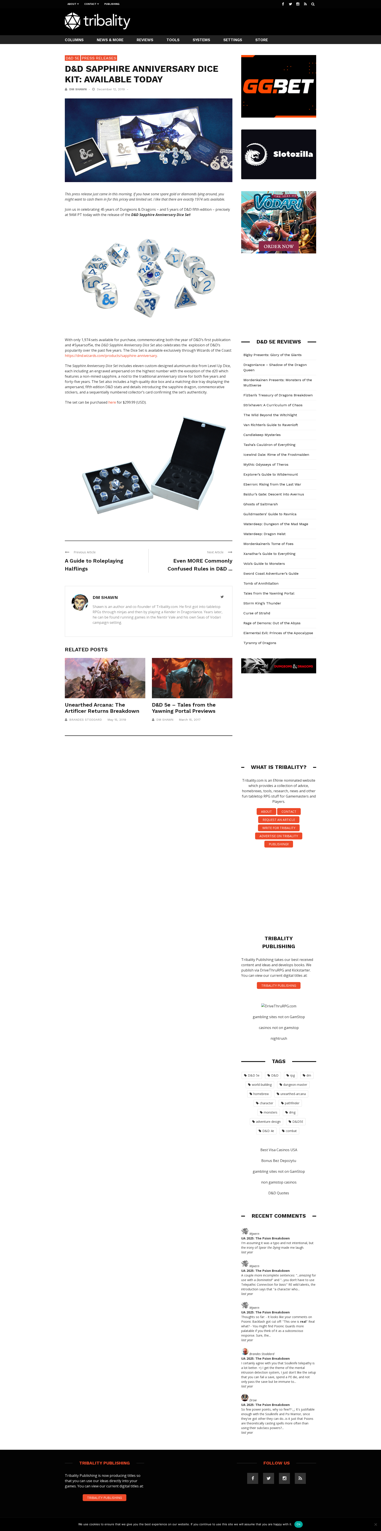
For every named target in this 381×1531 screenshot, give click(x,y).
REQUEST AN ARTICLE (279, 820)
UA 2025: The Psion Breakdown (265, 1238)
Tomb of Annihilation (260, 583)
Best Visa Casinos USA (278, 1149)
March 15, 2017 (190, 719)
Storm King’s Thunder (262, 603)
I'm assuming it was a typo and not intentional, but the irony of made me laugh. (277, 1245)
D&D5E (297, 1121)
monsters (270, 1112)
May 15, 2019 (116, 719)
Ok (299, 1524)
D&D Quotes (278, 1193)
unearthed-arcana (293, 1094)
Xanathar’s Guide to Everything (269, 554)
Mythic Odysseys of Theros (265, 464)
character (266, 1103)
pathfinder (292, 1103)
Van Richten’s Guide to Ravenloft (270, 425)
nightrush (279, 1038)
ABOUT (266, 811)
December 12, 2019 (111, 89)
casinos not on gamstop (279, 1027)
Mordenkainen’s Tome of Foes (268, 544)
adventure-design (268, 1121)
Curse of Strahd (256, 613)
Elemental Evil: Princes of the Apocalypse (278, 633)
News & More (110, 40)
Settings (232, 40)
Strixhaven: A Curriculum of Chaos (273, 405)
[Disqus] (148, 804)
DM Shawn (78, 89)
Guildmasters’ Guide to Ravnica (270, 514)
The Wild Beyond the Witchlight (270, 415)
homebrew (261, 1094)
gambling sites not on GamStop (279, 1016)
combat (291, 1131)
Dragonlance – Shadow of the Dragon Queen (275, 367)
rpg (292, 1075)
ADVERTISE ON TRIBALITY (279, 836)
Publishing (112, 4)
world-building (262, 1084)
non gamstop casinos (279, 1182)
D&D (274, 1075)
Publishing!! (279, 844)
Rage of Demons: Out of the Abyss (272, 623)
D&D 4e (268, 1131)
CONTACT (289, 811)
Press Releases (99, 58)
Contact (90, 4)
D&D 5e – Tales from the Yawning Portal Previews (184, 708)
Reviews (145, 40)
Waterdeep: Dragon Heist (264, 534)
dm (308, 1075)
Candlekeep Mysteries (262, 435)
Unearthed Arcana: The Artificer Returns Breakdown (102, 708)
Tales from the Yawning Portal (268, 593)
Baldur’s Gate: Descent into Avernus (273, 494)
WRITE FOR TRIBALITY (278, 828)
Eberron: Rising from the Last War (272, 484)
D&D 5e (72, 58)
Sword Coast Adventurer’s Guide (271, 573)
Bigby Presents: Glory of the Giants (272, 355)
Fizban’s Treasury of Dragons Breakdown (278, 395)
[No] (375, 1524)
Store (261, 40)
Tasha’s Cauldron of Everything (269, 445)
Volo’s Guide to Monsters (264, 563)
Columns (74, 40)
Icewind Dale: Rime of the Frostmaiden (276, 454)
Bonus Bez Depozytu (278, 1160)
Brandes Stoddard (85, 719)
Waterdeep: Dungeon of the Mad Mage (275, 524)
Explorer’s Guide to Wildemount (270, 474)
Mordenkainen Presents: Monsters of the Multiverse (277, 382)
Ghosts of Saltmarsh (260, 504)
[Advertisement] (236, 21)
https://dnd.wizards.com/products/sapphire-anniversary (111, 355)
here (112, 402)
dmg (292, 1112)
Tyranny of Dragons (259, 643)
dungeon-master (295, 1084)
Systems (201, 40)
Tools (172, 40)
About (71, 4)
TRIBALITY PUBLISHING (278, 985)
